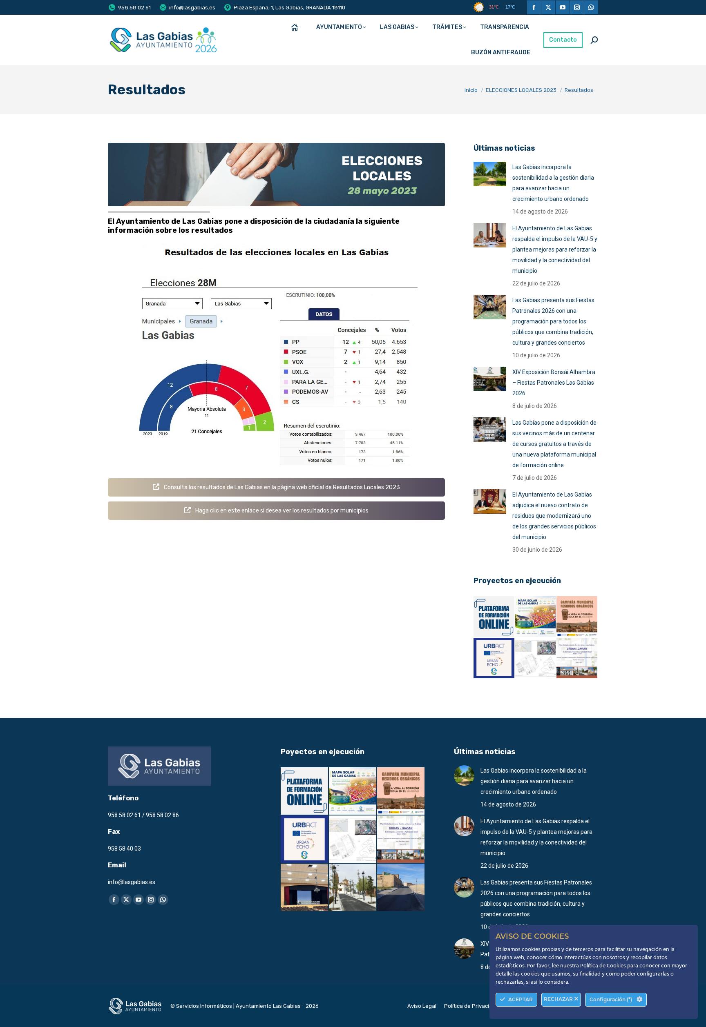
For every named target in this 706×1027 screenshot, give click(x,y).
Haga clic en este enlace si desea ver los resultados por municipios (281, 510)
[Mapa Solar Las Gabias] (536, 617)
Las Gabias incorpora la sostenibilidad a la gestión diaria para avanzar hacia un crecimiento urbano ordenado (553, 183)
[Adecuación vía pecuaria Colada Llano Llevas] (401, 888)
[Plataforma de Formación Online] (494, 617)
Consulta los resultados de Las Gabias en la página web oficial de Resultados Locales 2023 (281, 487)
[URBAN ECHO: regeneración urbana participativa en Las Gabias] (494, 658)
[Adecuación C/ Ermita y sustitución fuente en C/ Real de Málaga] (353, 888)
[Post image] (490, 174)
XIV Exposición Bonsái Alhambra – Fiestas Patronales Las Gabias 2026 (553, 383)
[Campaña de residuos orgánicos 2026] (577, 617)
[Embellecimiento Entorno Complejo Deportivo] (536, 658)
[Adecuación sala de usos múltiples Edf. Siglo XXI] (305, 888)
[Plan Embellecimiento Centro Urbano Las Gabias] (577, 658)
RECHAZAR (559, 999)
